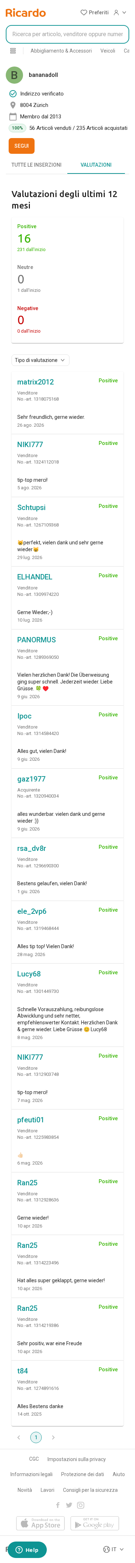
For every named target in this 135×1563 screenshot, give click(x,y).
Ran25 (27, 1183)
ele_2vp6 (31, 911)
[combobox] (67, 34)
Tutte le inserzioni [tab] (37, 165)
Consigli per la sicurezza (90, 1490)
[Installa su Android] (95, 1524)
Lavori (47, 1490)
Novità (25, 1490)
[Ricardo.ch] (26, 12)
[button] (94, 12)
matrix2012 (35, 382)
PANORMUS (36, 640)
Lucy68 (29, 974)
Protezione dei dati (82, 1474)
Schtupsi (31, 507)
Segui (21, 146)
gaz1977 (31, 779)
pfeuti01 (30, 1120)
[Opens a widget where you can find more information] (27, 1550)
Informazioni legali (31, 1474)
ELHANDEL (35, 577)
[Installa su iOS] (40, 1524)
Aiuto (119, 1474)
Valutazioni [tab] (96, 165)
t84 (22, 1371)
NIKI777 (30, 444)
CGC (34, 1459)
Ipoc (24, 716)
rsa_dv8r (31, 848)
